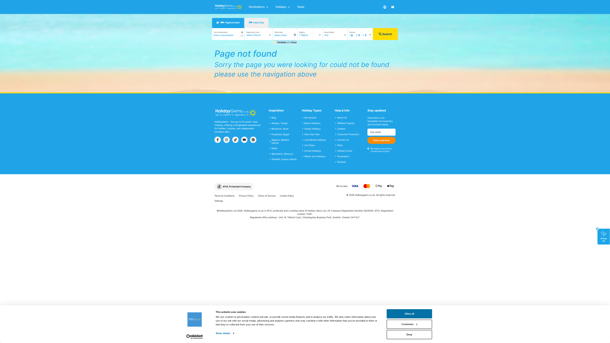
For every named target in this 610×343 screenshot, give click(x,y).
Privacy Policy (246, 195)
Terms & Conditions (224, 195)
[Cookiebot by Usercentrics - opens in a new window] (195, 336)
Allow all (409, 313)
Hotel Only (258, 22)
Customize (407, 324)
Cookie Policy (287, 195)
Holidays (281, 6)
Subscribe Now (381, 140)
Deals (300, 6)
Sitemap (218, 200)
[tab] (228, 23)
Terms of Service (266, 195)
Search (387, 34)
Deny (409, 334)
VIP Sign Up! (603, 240)
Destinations (257, 6)
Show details (223, 333)
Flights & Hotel (232, 22)
